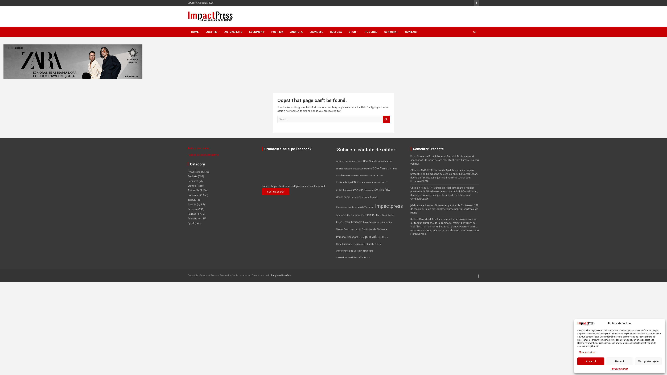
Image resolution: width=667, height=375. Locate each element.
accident (340, 161)
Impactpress (389, 206)
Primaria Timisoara (347, 237)
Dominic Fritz (382, 189)
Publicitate (194, 218)
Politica (277, 32)
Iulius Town (388, 215)
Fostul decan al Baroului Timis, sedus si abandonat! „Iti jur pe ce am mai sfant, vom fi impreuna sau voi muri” (444, 160)
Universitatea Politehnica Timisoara (353, 257)
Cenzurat (391, 32)
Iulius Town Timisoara (349, 222)
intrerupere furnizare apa (348, 215)
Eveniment (256, 32)
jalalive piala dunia (420, 205)
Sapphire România (281, 275)
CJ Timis (392, 168)
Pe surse (371, 32)
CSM (381, 176)
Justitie (211, 32)
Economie (316, 32)
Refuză (619, 361)
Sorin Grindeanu (344, 244)
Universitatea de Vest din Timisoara (354, 250)
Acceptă (591, 361)
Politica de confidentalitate (203, 154)
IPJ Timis (366, 214)
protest (361, 237)
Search (386, 119)
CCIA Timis (380, 168)
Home (195, 32)
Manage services (587, 352)
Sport (353, 32)
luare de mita (369, 222)
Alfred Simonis (370, 161)
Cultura (336, 32)
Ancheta (296, 32)
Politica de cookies (198, 148)
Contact (411, 32)
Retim (385, 237)
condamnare (343, 175)
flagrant (373, 197)
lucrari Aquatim (384, 222)
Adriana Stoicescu (353, 161)
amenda (382, 161)
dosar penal (343, 197)
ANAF (389, 161)
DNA (355, 189)
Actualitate (233, 32)
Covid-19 (373, 175)
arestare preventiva (362, 168)
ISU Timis (376, 215)
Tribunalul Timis (372, 244)
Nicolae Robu (342, 229)
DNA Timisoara (366, 190)
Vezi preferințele (648, 361)
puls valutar (373, 237)
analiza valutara (344, 168)
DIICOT (384, 182)
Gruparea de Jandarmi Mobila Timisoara (355, 207)
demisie (376, 182)
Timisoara (358, 244)
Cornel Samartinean (360, 176)
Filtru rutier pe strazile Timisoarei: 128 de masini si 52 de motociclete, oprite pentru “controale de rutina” (444, 209)
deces (368, 183)
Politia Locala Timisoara (374, 229)
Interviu (192, 199)
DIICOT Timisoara (344, 190)
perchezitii (355, 229)
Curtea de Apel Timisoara (350, 182)
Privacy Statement (619, 369)
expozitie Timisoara (360, 197)
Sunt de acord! (275, 191)
